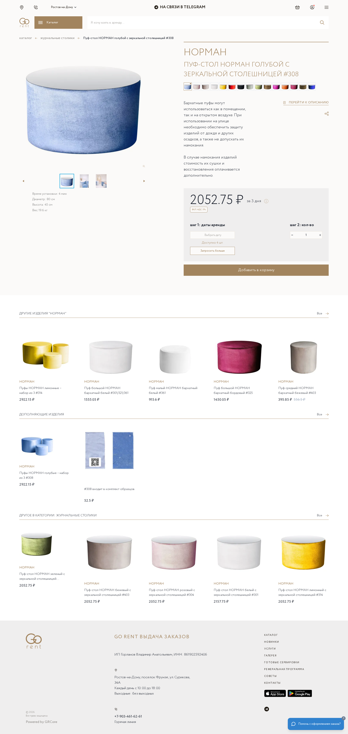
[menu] (326, 7)
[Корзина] (297, 7)
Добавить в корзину (256, 270)
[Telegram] (266, 709)
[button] (21, 7)
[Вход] (312, 7)
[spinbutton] (306, 235)
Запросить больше (212, 251)
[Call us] (115, 709)
